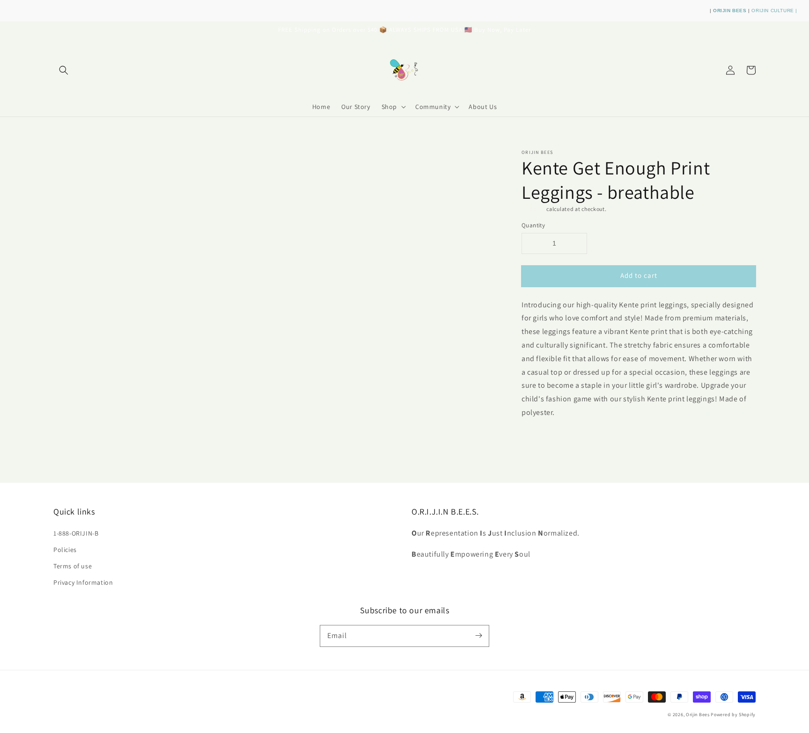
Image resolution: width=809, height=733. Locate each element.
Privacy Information (83, 582)
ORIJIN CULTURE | (774, 10)
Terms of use (72, 566)
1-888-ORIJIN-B (75, 533)
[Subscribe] (478, 635)
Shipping (533, 208)
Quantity (533, 225)
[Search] (63, 70)
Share (541, 437)
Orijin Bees (698, 714)
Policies (65, 549)
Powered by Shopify (733, 714)
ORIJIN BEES (730, 10)
